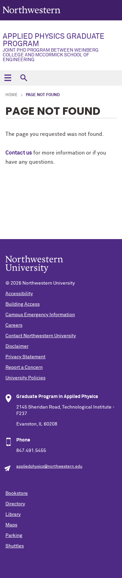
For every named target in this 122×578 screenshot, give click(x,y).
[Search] (23, 78)
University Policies (25, 378)
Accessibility (19, 293)
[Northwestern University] (31, 18)
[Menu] (7, 78)
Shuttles (14, 546)
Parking (13, 535)
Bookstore (16, 493)
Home (11, 95)
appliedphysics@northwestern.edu (49, 467)
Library (13, 514)
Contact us (18, 153)
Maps (11, 525)
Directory (15, 504)
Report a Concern (24, 367)
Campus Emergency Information (40, 314)
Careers (13, 325)
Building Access (22, 304)
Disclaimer (16, 346)
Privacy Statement (25, 357)
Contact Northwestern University (40, 335)
